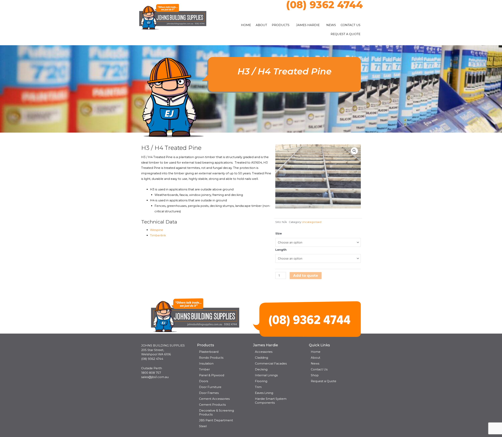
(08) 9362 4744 (152, 359)
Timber (204, 369)
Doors (203, 381)
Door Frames (209, 393)
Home (246, 25)
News (331, 25)
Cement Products (212, 404)
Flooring (261, 381)
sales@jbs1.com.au (155, 377)
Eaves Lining (264, 393)
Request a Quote (345, 34)
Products (280, 25)
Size (278, 233)
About (261, 25)
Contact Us (350, 25)
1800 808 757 (151, 373)
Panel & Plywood (211, 375)
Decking (261, 369)
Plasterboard (208, 352)
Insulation (206, 363)
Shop (315, 375)
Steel (203, 426)
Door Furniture (210, 387)
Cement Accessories (214, 399)
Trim (258, 387)
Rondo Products (211, 357)
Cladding (261, 357)
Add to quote (305, 275)
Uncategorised (311, 221)
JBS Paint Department (216, 420)
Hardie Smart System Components (270, 400)
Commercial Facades (271, 363)
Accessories (263, 352)
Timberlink (158, 235)
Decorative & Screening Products (216, 412)
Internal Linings (266, 375)
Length (280, 250)
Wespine (156, 230)
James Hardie (308, 25)
